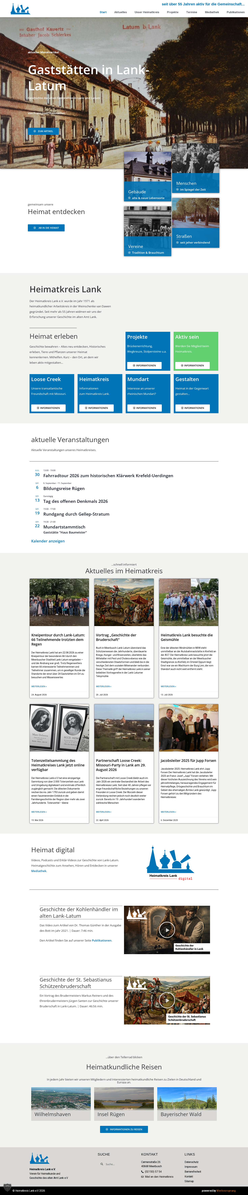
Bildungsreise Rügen (64, 488)
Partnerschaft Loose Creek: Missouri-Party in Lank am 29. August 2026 (121, 765)
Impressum (191, 1166)
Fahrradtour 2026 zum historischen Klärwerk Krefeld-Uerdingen (108, 475)
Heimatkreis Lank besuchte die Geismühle (187, 637)
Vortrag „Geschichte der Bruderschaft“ (116, 637)
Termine (191, 12)
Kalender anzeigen (48, 540)
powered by (219, 1190)
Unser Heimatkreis (147, 12)
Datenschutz (192, 1162)
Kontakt (189, 1176)
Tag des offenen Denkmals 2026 (75, 501)
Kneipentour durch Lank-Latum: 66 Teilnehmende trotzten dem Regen (58, 640)
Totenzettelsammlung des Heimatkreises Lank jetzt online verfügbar (58, 765)
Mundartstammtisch (64, 527)
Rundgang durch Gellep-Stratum (76, 514)
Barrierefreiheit (193, 1171)
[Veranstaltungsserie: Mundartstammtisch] (57, 521)
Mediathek (212, 12)
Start (103, 12)
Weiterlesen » (39, 686)
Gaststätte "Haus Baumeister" (65, 532)
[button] (167, 929)
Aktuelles (120, 12)
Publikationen (236, 12)
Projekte (172, 12)
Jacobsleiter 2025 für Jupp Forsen (188, 760)
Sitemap (189, 1181)
